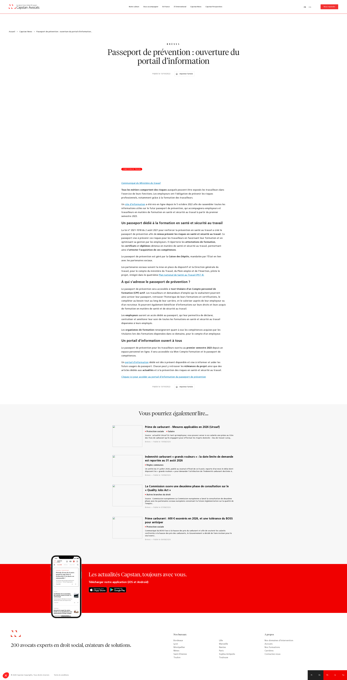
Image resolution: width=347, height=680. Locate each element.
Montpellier (179, 647)
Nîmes (176, 651)
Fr (311, 675)
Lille (221, 641)
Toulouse (223, 658)
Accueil (12, 32)
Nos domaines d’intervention (279, 641)
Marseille (223, 644)
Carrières (269, 651)
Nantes (222, 647)
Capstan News (195, 7)
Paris (221, 651)
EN (310, 7)
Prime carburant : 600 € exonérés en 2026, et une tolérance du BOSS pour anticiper (189, 520)
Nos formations (272, 647)
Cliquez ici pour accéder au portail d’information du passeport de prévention (163, 377)
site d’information (135, 204)
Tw (343, 675)
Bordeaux (178, 641)
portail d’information (137, 362)
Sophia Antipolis (227, 654)
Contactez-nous (272, 654)
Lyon (176, 644)
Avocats (269, 644)
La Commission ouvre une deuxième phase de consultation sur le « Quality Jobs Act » (187, 488)
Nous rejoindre (329, 7)
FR (305, 7)
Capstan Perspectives (213, 7)
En (319, 675)
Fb (327, 675)
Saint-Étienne (180, 654)
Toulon (177, 658)
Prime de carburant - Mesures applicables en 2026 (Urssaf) (182, 427)
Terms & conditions (61, 675)
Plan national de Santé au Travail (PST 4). (181, 275)
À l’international (180, 7)
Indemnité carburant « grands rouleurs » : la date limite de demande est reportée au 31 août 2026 (189, 459)
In (335, 675)
